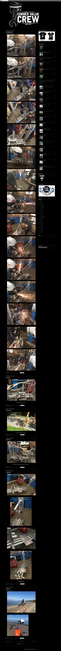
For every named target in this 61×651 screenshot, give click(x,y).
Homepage (21, 641)
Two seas (8, 589)
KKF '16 (44, 148)
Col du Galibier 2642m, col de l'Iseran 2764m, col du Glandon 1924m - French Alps (48, 87)
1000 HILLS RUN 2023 (46, 46)
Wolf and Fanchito (45, 92)
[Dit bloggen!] (21, 372)
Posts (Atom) (23, 643)
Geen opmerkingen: (16, 372)
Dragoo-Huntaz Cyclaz (43, 122)
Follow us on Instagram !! (46, 62)
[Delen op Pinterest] (23, 372)
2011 (40, 232)
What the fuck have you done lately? (45, 91)
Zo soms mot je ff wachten (46, 98)
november (41, 206)
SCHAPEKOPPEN (42, 147)
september (42, 216)
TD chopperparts (42, 116)
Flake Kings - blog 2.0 (43, 135)
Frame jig (8, 439)
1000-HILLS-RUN (42, 74)
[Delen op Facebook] (22, 372)
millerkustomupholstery (43, 166)
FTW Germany (42, 45)
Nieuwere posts (8, 641)
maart (41, 223)
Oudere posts (34, 641)
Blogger (36, 649)
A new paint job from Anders (46, 52)
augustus (41, 217)
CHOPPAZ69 (41, 68)
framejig (8, 377)
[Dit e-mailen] (20, 372)
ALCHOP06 (41, 85)
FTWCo (41, 110)
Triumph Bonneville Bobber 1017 (47, 129)
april (41, 222)
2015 (40, 227)
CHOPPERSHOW (42, 59)
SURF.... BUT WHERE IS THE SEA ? (48, 142)
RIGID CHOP (41, 141)
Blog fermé (44, 123)
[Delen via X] (22, 405)
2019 (40, 200)
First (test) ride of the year (46, 154)
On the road (8, 410)
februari (41, 224)
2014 (40, 228)
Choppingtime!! (9, 32)
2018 (43, 75)
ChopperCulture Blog (43, 51)
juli (40, 218)
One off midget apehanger (46, 117)
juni (41, 219)
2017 (40, 202)
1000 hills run (44, 160)
